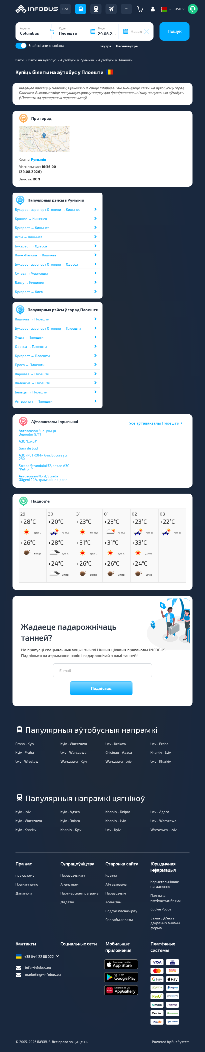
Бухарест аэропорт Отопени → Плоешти (48, 328)
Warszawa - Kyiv (73, 761)
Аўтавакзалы (116, 884)
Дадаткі (67, 902)
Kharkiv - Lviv (160, 752)
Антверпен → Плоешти (33, 401)
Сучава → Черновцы (31, 273)
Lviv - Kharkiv (160, 761)
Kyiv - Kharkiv (26, 829)
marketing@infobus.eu (43, 974)
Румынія (38, 159)
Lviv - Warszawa (73, 752)
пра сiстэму (25, 875)
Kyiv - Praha (25, 752)
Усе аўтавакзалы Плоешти (154, 423)
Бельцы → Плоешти (31, 392)
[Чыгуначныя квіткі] (96, 9)
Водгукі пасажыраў (121, 911)
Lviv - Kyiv (113, 829)
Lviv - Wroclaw (27, 761)
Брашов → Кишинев (31, 219)
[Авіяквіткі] (111, 9)
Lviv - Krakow (116, 744)
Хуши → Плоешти (29, 337)
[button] (126, 9)
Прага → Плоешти (29, 365)
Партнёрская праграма (79, 893)
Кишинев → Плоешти (32, 319)
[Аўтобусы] (80, 9)
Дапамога (24, 893)
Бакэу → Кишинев (29, 282)
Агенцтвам (69, 884)
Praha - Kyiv (25, 744)
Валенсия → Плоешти (32, 383)
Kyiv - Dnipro (70, 821)
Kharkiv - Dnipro (118, 812)
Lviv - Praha (159, 744)
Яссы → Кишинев (28, 237)
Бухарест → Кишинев (32, 227)
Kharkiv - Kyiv (70, 829)
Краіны (111, 875)
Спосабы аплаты (119, 919)
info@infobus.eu (38, 967)
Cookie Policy (160, 909)
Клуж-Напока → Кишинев (35, 255)
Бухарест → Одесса (31, 246)
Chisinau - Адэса (119, 752)
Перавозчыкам (72, 875)
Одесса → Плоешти (31, 346)
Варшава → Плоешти (32, 374)
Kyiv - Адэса (70, 812)
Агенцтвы (114, 902)
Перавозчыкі (116, 893)
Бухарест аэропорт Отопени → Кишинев (47, 209)
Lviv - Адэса (159, 812)
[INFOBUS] (37, 9)
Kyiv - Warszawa (73, 744)
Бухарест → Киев (29, 292)
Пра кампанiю (27, 884)
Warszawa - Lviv (119, 761)
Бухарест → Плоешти (32, 356)
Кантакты (26, 943)
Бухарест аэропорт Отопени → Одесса (46, 264)
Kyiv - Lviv (23, 812)
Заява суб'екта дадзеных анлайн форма (165, 923)
